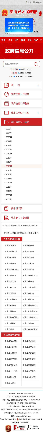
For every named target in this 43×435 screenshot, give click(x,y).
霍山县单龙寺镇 (29, 341)
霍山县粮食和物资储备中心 (31, 305)
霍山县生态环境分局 (13, 269)
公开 (17, 40)
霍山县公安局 (28, 252)
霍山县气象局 (28, 323)
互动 (36, 40)
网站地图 (38, 2)
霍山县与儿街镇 (11, 347)
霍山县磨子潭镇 (11, 359)
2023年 (9, 137)
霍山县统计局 (28, 299)
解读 (23, 40)
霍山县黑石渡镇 (29, 365)
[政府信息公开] (21, 51)
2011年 (9, 187)
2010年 (9, 191)
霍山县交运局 (10, 275)
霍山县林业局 (28, 281)
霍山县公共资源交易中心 (31, 317)
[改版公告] (18, 27)
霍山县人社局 (28, 264)
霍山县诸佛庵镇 (29, 359)
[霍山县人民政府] (21, 12)
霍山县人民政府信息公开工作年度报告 (21, 233)
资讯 (10, 40)
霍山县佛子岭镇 (29, 347)
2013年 (9, 179)
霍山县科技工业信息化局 (13, 252)
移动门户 (32, 25)
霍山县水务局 (10, 281)
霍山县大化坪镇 (29, 377)
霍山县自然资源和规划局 (13, 299)
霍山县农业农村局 (30, 275)
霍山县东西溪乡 (11, 353)
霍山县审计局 (28, 293)
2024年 (9, 133)
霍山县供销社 (10, 323)
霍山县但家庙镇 (29, 353)
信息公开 (13, 225)
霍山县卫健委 (10, 293)
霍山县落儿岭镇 (11, 365)
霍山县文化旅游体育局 (31, 287)
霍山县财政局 (10, 264)
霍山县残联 (9, 329)
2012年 (9, 183)
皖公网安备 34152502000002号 (30, 419)
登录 (29, 2)
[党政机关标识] (8, 428)
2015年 (9, 170)
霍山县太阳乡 (10, 383)
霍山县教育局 (28, 246)
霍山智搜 (34, 32)
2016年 (9, 166)
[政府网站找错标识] (19, 427)
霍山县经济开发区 (30, 329)
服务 (30, 40)
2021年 (9, 145)
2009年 (9, 195)
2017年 (9, 162)
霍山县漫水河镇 (11, 341)
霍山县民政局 (10, 258)
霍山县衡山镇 (10, 377)
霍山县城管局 (10, 311)
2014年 (9, 174)
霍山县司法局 (28, 258)
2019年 (9, 154)
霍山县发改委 (10, 246)
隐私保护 (37, 409)
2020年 (9, 150)
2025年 (9, 129)
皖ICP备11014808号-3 (8, 419)
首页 (3, 40)
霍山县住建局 (28, 269)
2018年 (9, 158)
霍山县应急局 (10, 305)
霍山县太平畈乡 (29, 371)
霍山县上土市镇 (11, 371)
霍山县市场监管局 (30, 311)
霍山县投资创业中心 (13, 317)
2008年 (9, 199)
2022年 (9, 141)
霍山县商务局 (10, 287)
